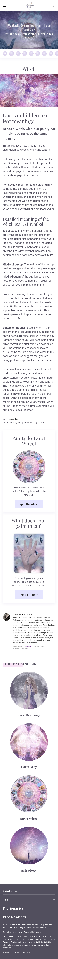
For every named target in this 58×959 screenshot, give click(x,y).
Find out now (29, 594)
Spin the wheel (29, 504)
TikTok (43, 646)
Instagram (16, 649)
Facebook (24, 649)
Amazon (28, 646)
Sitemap (6, 953)
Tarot (7, 899)
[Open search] (53, 6)
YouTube (36, 646)
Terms (16, 953)
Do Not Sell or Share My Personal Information (22, 932)
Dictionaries (13, 908)
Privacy (26, 953)
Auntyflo (10, 891)
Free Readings (14, 917)
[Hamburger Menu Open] (4, 6)
